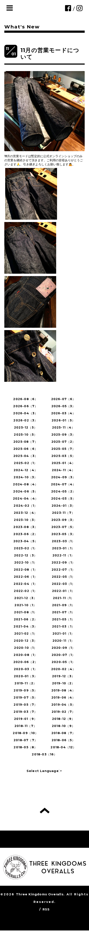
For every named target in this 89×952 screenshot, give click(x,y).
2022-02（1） (25, 591)
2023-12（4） (25, 513)
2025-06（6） (25, 449)
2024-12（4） (26, 470)
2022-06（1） (25, 577)
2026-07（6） (63, 399)
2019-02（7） (63, 712)
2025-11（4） (63, 427)
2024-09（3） (63, 477)
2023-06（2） (25, 534)
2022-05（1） (63, 577)
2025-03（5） (63, 456)
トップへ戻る (44, 810)
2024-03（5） (63, 498)
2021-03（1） (63, 626)
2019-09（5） (25, 690)
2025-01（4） (63, 463)
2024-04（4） (25, 498)
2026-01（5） (63, 420)
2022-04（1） (25, 584)
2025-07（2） (63, 442)
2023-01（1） (63, 548)
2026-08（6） (25, 399)
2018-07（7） (26, 740)
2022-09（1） (63, 562)
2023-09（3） (63, 520)
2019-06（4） (63, 697)
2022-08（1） (25, 570)
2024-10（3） (25, 477)
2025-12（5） (25, 427)
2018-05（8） (25, 747)
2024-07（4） (63, 484)
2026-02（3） (25, 420)
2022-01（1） (63, 591)
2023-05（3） (63, 534)
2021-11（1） (63, 598)
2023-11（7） (63, 513)
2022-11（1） (63, 555)
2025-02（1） (25, 463)
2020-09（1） (63, 648)
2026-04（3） (25, 413)
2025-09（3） (63, 434)
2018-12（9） (63, 719)
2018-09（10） (25, 733)
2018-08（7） (63, 733)
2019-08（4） (63, 690)
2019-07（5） (25, 697)
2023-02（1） (25, 548)
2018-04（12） (63, 747)
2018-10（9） (63, 726)
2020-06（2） (25, 662)
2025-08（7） (25, 442)
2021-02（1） (25, 633)
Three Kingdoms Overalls (40, 894)
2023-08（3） (25, 527)
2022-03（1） (63, 584)
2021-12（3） (25, 598)
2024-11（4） (63, 470)
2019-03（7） (25, 712)
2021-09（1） (63, 605)
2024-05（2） (63, 491)
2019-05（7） (25, 705)
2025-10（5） (25, 434)
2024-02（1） (25, 506)
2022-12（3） (25, 555)
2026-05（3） (63, 406)
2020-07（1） (63, 655)
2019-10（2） (63, 683)
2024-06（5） (25, 491)
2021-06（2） (25, 619)
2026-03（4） (63, 413)
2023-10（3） (25, 520)
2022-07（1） (63, 570)
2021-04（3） (25, 626)
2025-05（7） (63, 449)
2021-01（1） (63, 633)
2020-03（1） (25, 669)
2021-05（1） (63, 619)
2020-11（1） (63, 641)
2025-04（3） (25, 456)
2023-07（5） (63, 527)
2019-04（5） (63, 705)
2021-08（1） (25, 612)
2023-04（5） (25, 541)
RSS (46, 909)
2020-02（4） (63, 669)
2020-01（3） (25, 676)
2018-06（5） (63, 740)
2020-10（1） (25, 648)
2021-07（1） (63, 612)
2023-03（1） (63, 541)
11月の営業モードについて (50, 53)
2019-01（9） (25, 719)
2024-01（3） (63, 506)
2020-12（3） (25, 641)
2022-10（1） (25, 562)
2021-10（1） (25, 605)
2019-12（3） (63, 676)
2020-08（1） (25, 655)
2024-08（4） (25, 484)
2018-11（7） (25, 726)
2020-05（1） (63, 662)
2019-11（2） (25, 683)
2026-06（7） (25, 406)
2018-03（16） (44, 754)
